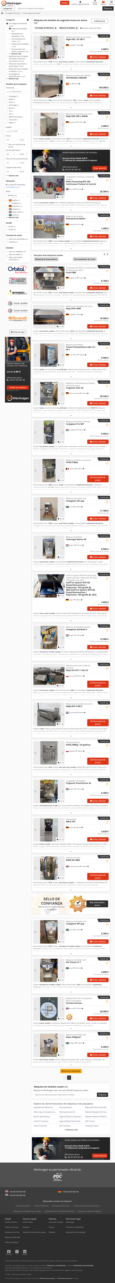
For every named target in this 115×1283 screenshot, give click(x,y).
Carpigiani (14, 96)
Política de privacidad (47, 1278)
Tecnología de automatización (17, 75)
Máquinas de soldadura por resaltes (27, 1211)
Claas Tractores (40, 1126)
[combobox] (17, 195)
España (13, 187)
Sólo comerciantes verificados (16, 258)
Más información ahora (97, 903)
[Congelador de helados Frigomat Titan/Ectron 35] (48, 791)
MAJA (12, 99)
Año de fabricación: (13, 150)
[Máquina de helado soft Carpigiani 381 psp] (48, 932)
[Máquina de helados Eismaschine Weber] (48, 226)
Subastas (13, 242)
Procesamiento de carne (18, 40)
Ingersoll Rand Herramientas (71, 1121)
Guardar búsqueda (71, 1071)
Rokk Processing (16, 117)
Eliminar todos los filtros (92, 28)
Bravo (12, 108)
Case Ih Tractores (41, 1121)
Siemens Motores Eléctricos (97, 1116)
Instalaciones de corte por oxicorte (86, 1206)
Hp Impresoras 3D (67, 1112)
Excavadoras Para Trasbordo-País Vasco (59, 1211)
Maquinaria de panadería (18, 35)
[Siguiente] (62, 47)
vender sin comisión (18, 387)
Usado (12, 229)
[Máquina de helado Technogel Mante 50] (48, 547)
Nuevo (11, 226)
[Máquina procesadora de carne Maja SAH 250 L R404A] (48, 124)
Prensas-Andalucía (41, 1206)
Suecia (15, 215)
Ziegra (12, 123)
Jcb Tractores (65, 1126)
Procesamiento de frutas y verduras (20, 50)
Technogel (14, 105)
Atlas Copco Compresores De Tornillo (49, 1112)
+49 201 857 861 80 (17, 1191)
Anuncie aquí (19, 332)
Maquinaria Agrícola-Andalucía (89, 1211)
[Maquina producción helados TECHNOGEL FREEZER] (48, 86)
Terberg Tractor (92, 1126)
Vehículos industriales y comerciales (18, 65)
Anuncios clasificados (18, 239)
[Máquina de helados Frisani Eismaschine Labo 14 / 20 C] (48, 355)
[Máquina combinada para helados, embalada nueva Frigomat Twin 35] (48, 393)
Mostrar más (72, 1129)
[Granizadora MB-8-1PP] (48, 829)
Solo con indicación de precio (16, 145)
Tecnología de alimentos (18, 24)
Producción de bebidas (20, 45)
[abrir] (71, 69)
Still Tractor (90, 1121)
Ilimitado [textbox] (12, 195)
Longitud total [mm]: (13, 167)
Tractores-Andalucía (23, 1206)
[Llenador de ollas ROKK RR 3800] (48, 868)
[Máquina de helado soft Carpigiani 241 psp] (48, 509)
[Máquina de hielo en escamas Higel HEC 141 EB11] (48, 47)
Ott (11, 114)
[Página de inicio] (2, 13)
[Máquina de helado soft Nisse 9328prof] (48, 1045)
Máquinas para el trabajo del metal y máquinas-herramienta (18, 58)
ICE (11, 111)
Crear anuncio (100, 168)
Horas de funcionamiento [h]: (17, 159)
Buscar (109, 8)
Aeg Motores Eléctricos (43, 1107)
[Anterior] (35, 47)
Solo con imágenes (17, 251)
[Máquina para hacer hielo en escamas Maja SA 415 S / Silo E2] (48, 676)
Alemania (17, 206)
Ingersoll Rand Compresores (71, 1116)
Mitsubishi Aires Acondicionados (99, 1107)
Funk (12, 102)
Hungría (16, 209)
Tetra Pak (13, 120)
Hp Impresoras (65, 1107)
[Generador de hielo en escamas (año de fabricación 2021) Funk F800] (48, 278)
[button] (111, 3)
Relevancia (100, 21)
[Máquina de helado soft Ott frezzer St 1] (48, 970)
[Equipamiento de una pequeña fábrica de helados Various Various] (48, 1008)
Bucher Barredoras (42, 1116)
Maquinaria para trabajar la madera (18, 70)
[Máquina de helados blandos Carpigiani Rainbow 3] (48, 637)
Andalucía (16, 203)
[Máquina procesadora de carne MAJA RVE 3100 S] (48, 714)
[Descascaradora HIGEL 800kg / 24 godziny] (48, 753)
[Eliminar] (55, 28)
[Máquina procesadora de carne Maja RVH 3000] (48, 316)
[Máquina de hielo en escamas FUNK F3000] (48, 470)
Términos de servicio (65, 1278)
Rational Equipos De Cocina (96, 1112)
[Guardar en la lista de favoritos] (107, 40)
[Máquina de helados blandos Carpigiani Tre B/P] (48, 432)
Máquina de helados (19, 30)
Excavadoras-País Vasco (61, 1206)
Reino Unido (17, 212)
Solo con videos (16, 254)
